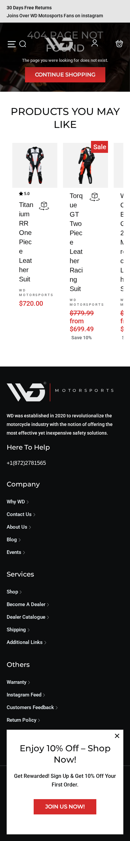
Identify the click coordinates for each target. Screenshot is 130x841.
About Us (17, 527)
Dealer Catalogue (26, 617)
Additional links (25, 642)
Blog (12, 540)
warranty (16, 682)
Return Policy (21, 720)
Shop (12, 592)
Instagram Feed (24, 695)
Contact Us (19, 514)
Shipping (16, 630)
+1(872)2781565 (26, 463)
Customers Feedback (30, 707)
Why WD (16, 502)
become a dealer (26, 604)
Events (14, 552)
